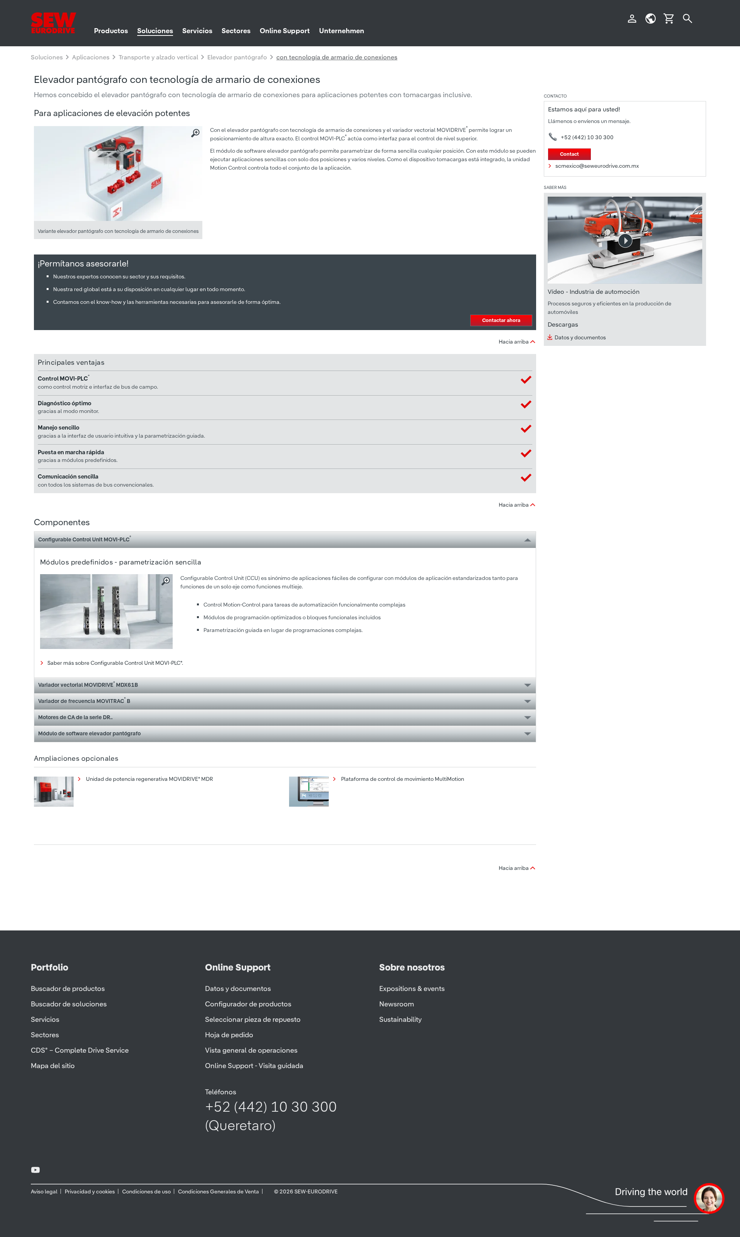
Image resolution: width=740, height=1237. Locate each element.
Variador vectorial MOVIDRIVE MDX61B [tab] (88, 684)
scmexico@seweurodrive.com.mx (597, 166)
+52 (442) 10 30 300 (587, 137)
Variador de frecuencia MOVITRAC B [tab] (84, 700)
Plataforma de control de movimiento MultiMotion (402, 779)
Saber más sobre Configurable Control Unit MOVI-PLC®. (115, 663)
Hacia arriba (514, 341)
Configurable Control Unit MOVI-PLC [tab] (84, 538)
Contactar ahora (501, 320)
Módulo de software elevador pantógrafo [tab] (89, 733)
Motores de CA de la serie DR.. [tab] (75, 717)
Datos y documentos (580, 337)
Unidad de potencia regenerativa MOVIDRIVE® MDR (149, 779)
